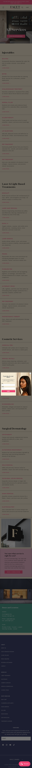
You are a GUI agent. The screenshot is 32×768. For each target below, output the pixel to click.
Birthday (3, 386)
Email (2, 383)
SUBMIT (8, 391)
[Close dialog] (30, 373)
